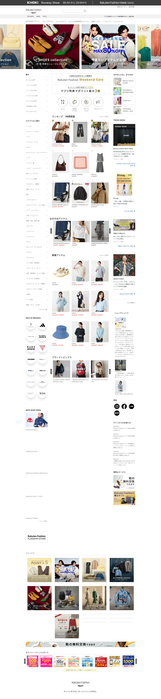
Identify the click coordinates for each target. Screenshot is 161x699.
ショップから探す (31, 90)
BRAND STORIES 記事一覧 (127, 294)
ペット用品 (29, 299)
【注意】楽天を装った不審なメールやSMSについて (80, 692)
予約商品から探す (31, 106)
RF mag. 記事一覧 (130, 211)
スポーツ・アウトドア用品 (34, 289)
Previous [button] (26, 46)
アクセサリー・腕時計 (32, 184)
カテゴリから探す (31, 101)
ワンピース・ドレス (32, 142)
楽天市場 (131, 7)
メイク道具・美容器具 (32, 263)
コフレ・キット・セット (33, 268)
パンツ (28, 137)
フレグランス (30, 257)
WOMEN (30, 16)
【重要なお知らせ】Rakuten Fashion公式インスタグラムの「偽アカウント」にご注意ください (124, 463)
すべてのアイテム (31, 111)
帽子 (27, 194)
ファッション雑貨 (31, 179)
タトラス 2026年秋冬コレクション (79, 21)
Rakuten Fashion (43, 11)
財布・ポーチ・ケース (32, 189)
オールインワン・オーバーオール (36, 152)
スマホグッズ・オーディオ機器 (35, 284)
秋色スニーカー (96, 21)
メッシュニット (118, 21)
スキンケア (29, 226)
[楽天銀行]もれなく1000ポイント (105, 7)
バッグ (28, 158)
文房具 (28, 294)
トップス (29, 126)
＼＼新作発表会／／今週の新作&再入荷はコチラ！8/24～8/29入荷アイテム (124, 375)
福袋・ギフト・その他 (32, 305)
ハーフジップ (107, 21)
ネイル (28, 242)
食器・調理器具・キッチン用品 (35, 273)
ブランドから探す (31, 85)
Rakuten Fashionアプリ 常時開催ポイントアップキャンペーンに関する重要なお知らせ (123, 445)
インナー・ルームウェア (33, 168)
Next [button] (135, 46)
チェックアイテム (48, 21)
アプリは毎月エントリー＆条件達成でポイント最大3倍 (119, 16)
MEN (38, 16)
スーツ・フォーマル (32, 210)
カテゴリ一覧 (43, 309)
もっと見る (44, 515)
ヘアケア (29, 252)
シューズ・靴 (30, 163)
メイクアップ (30, 236)
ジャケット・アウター (32, 131)
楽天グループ (121, 7)
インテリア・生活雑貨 (32, 278)
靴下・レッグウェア (32, 173)
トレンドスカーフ (61, 21)
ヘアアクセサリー (31, 200)
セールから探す (30, 80)
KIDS (45, 16)
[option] (52, 46)
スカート (29, 147)
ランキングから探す (32, 96)
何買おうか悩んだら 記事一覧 (126, 246)
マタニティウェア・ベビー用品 (35, 205)
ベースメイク (30, 231)
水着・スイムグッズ (32, 215)
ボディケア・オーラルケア (34, 247)
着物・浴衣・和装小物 (32, 221)
